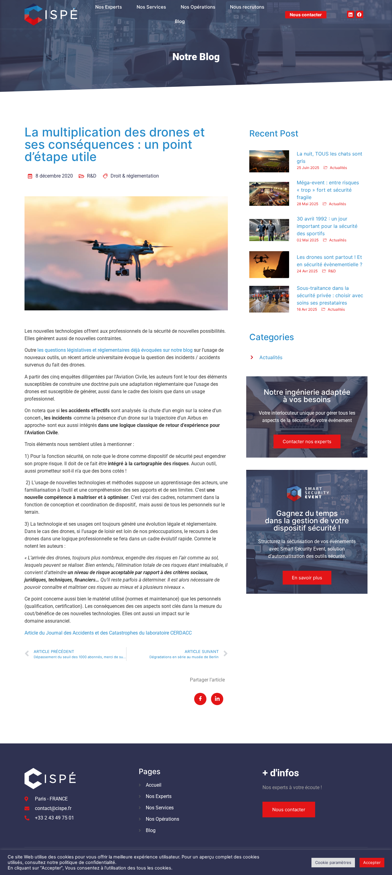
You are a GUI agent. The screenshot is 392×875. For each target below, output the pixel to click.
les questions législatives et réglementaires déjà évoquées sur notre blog (115, 350)
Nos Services (151, 7)
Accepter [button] (372, 862)
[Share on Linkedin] (217, 699)
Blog (180, 21)
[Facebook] (359, 14)
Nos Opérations (198, 7)
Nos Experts (108, 7)
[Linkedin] (350, 14)
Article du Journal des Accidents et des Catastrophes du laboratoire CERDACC (108, 633)
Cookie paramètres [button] (333, 862)
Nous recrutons (247, 7)
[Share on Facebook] (200, 699)
